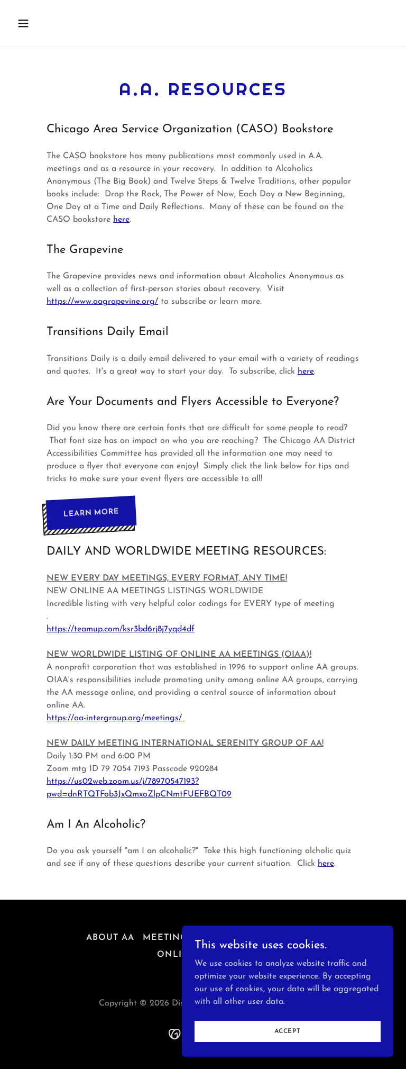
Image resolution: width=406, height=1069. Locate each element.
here (121, 219)
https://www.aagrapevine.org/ (102, 301)
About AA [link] (110, 938)
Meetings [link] (167, 938)
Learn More (91, 513)
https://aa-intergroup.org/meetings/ (115, 718)
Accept (287, 1031)
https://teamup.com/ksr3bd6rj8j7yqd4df (121, 629)
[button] (56, 23)
